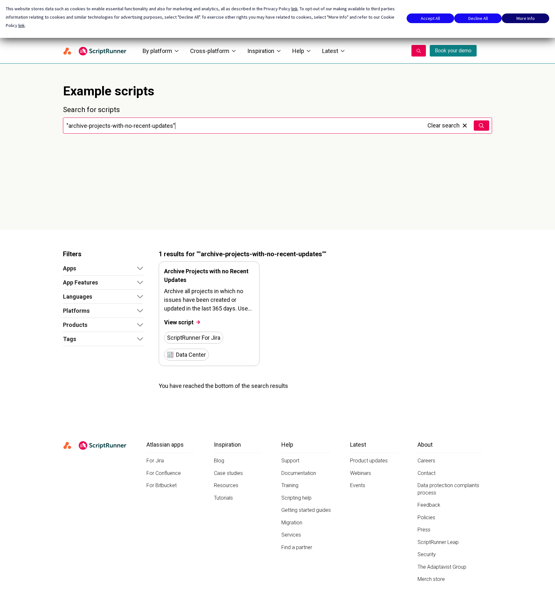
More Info (525, 18)
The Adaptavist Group (442, 567)
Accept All (430, 18)
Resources (226, 485)
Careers (426, 461)
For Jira (155, 461)
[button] (103, 268)
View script (179, 322)
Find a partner (296, 547)
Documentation (298, 473)
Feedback (429, 505)
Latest (330, 51)
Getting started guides (306, 510)
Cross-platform (209, 51)
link (294, 9)
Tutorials (223, 498)
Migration (291, 523)
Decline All (478, 18)
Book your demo (453, 51)
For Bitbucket (161, 485)
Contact (427, 473)
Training (289, 485)
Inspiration (260, 51)
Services (291, 535)
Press (424, 530)
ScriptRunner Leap (438, 542)
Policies (426, 517)
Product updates (369, 461)
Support (290, 461)
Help (298, 51)
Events (357, 485)
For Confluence (163, 473)
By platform (157, 51)
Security (427, 554)
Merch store (431, 579)
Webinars (360, 473)
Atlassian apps (165, 444)
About (425, 444)
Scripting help (296, 498)
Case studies (228, 473)
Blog (219, 461)
